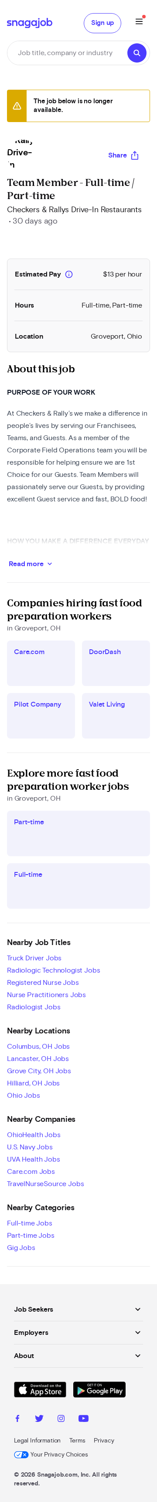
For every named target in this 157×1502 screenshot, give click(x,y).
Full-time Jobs (29, 1223)
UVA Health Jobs (33, 1159)
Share (117, 155)
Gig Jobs (21, 1247)
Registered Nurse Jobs (43, 982)
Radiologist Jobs (33, 1007)
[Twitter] (39, 1419)
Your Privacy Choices (59, 1455)
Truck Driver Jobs (34, 958)
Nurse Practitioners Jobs (46, 994)
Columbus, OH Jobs (38, 1046)
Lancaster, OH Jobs (38, 1058)
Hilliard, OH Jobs (33, 1083)
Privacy (104, 1441)
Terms (77, 1441)
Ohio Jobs (23, 1095)
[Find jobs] (137, 53)
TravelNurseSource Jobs (45, 1183)
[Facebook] (17, 1419)
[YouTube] (83, 1419)
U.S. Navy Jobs (30, 1147)
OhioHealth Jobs (34, 1134)
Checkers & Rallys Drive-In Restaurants (74, 210)
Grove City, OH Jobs (39, 1071)
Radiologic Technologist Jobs (53, 970)
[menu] (139, 23)
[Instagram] (61, 1419)
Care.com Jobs (31, 1171)
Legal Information (37, 1441)
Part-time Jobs (31, 1235)
